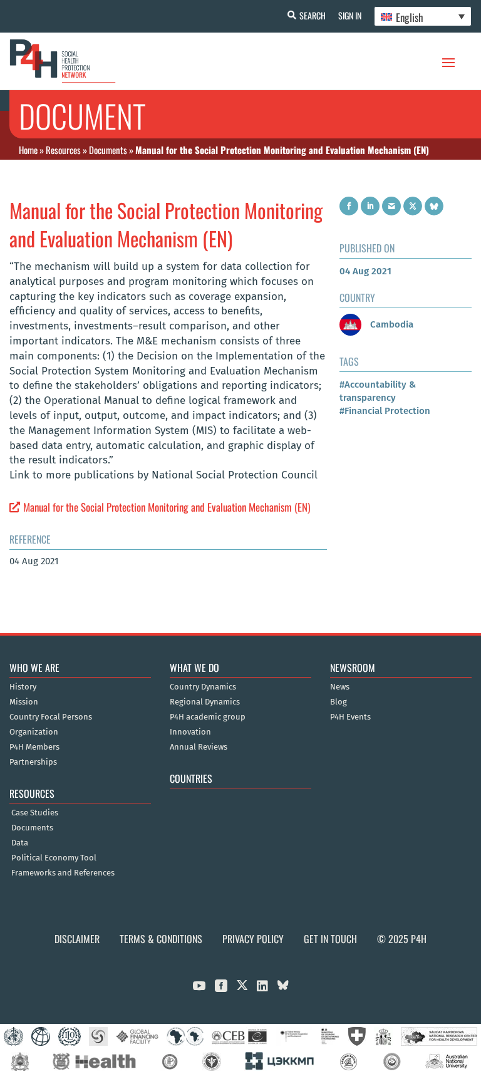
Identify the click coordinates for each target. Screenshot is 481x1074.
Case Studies (34, 812)
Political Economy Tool (53, 858)
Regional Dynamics (205, 702)
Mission (23, 702)
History (22, 687)
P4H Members (34, 747)
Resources (63, 150)
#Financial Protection (384, 410)
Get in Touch (330, 938)
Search (312, 15)
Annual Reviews (198, 747)
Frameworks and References (63, 873)
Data (19, 843)
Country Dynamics (203, 687)
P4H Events (350, 717)
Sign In (349, 15)
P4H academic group (208, 717)
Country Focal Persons (50, 717)
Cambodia (390, 324)
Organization (33, 732)
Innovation (190, 732)
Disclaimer (77, 938)
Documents (108, 150)
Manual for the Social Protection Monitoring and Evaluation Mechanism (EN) (166, 507)
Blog (338, 702)
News (339, 687)
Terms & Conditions (161, 938)
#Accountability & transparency (377, 391)
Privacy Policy (253, 938)
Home (28, 150)
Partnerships (33, 762)
